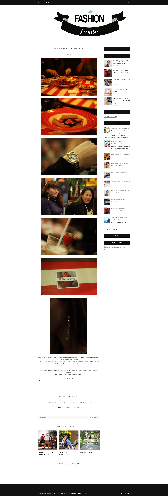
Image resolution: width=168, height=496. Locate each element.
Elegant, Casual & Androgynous (45, 453)
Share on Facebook (54, 402)
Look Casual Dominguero (64, 453)
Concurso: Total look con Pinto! (120, 128)
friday (78, 407)
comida (64, 407)
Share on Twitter (71, 402)
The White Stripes (87, 452)
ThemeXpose (52, 493)
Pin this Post (87, 402)
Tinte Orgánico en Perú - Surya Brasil (121, 81)
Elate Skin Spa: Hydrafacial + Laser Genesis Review (121, 62)
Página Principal (43, 2)
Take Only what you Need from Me (120, 181)
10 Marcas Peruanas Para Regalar (120, 90)
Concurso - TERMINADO (118, 141)
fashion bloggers (71, 407)
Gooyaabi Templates (70, 493)
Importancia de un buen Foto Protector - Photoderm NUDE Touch (121, 101)
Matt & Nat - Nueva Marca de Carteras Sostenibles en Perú (121, 71)
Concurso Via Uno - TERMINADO (120, 154)
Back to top (125, 493)
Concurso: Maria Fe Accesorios (119, 172)
